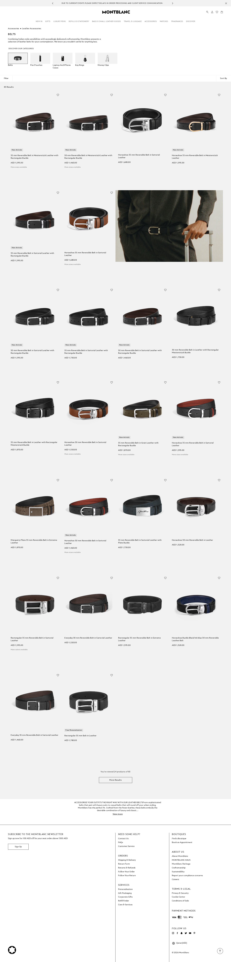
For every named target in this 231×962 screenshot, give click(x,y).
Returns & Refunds (127, 868)
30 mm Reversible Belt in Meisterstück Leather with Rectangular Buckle (88, 157)
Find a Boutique (179, 839)
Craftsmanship (179, 868)
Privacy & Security (180, 893)
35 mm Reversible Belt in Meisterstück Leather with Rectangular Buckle (34, 157)
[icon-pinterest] (194, 933)
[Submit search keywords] (207, 12)
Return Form (124, 864)
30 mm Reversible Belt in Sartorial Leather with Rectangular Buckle (32, 352)
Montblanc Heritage (181, 864)
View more (118, 814)
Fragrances (177, 21)
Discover (190, 21)
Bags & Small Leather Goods (106, 21)
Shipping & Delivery (127, 860)
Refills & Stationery (79, 21)
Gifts (47, 21)
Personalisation (125, 889)
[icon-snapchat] (181, 933)
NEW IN (39, 21)
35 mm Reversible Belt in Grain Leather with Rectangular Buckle (138, 444)
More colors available (19, 650)
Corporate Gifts (125, 897)
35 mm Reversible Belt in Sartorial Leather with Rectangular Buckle (32, 254)
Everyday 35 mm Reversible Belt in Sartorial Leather (34, 735)
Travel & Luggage (133, 21)
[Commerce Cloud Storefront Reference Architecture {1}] (116, 12)
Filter (6, 78)
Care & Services (125, 905)
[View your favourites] (217, 13)
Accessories (151, 21)
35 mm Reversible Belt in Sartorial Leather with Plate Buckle (140, 541)
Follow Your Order (126, 872)
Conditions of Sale (180, 901)
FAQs (120, 842)
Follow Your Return (127, 876)
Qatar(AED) (181, 943)
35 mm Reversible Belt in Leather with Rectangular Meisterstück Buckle (34, 443)
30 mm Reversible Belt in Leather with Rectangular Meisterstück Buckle (195, 351)
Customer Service (126, 846)
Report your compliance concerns (187, 876)
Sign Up (18, 847)
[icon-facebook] (177, 933)
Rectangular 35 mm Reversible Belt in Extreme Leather (139, 639)
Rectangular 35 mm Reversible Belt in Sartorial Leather (32, 639)
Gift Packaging (125, 893)
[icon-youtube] (190, 933)
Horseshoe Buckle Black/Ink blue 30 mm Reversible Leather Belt (195, 639)
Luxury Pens (59, 21)
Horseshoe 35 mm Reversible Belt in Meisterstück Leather (195, 157)
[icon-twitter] (186, 933)
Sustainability (178, 872)
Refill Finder (123, 901)
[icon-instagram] (173, 933)
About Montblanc (180, 856)
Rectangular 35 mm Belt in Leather (80, 736)
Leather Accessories (31, 29)
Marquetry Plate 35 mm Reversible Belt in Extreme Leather (34, 541)
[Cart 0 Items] (222, 13)
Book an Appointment (182, 842)
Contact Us (123, 839)
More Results (115, 780)
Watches (164, 21)
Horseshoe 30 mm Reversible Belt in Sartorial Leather (85, 443)
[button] (212, 12)
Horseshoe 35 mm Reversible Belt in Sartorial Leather (139, 156)
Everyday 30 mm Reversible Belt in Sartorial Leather (88, 638)
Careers (175, 879)
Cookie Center (178, 897)
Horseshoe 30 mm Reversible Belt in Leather (192, 540)
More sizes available (19, 167)
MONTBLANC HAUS (181, 860)
